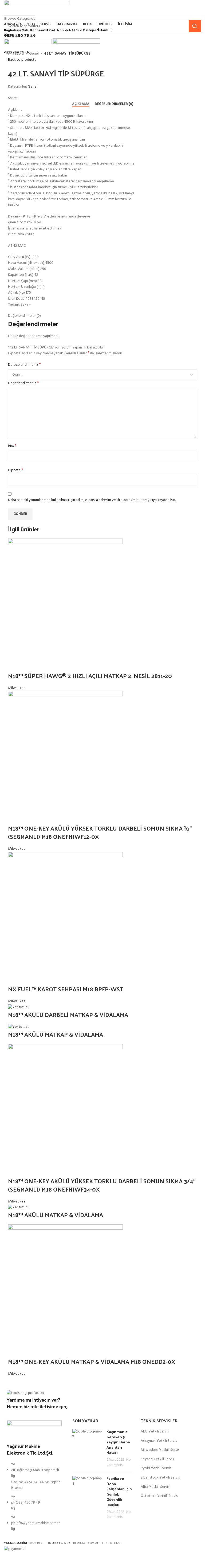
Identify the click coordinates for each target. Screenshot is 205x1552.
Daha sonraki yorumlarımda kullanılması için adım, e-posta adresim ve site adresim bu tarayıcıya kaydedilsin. (92, 500)
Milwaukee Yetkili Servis (160, 1450)
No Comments (119, 1462)
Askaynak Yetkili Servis (159, 1441)
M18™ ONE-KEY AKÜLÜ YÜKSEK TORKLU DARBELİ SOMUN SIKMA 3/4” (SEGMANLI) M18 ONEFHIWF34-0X (102, 1185)
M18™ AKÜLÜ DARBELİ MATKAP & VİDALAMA (68, 1014)
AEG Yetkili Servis (155, 1431)
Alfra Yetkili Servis (155, 1487)
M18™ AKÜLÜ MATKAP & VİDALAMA (55, 1034)
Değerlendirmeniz (23, 383)
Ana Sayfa (16, 54)
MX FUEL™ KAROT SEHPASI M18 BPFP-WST (65, 989)
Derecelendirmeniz (24, 365)
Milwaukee (17, 688)
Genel (34, 54)
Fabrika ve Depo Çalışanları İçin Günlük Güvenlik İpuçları (119, 1491)
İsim (12, 446)
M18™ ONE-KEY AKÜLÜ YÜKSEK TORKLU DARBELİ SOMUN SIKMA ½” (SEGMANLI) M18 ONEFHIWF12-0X (100, 832)
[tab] (80, 104)
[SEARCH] (195, 26)
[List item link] (34, 1499)
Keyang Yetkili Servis (157, 1459)
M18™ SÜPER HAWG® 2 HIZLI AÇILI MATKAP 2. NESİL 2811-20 (90, 675)
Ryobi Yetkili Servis (156, 1468)
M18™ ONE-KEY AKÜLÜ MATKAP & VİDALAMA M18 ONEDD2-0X (92, 1361)
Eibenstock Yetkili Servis (160, 1477)
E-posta (15, 470)
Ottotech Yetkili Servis (159, 1496)
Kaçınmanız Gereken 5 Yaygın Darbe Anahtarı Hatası (118, 1442)
